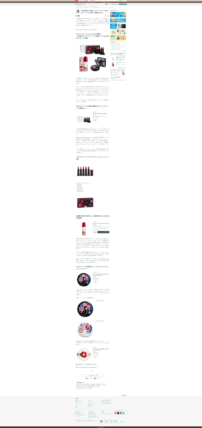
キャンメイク (114, 71)
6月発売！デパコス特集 (114, 49)
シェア (98, 378)
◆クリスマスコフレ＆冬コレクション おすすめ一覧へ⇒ (86, 29)
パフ (105, 342)
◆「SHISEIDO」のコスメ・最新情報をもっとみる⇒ (86, 364)
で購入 (104, 232)
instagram (115, 413)
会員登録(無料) (120, 0)
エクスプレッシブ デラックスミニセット (100, 113)
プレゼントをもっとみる (121, 67)
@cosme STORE (105, 401)
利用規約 (76, 412)
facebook (121, 413)
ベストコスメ (108, 2)
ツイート (90, 378)
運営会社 (102, 411)
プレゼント (90, 401)
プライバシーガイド (78, 416)
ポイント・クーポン (78, 404)
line (123, 413)
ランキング (77, 402)
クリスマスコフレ (79, 384)
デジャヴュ (114, 76)
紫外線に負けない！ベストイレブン (116, 46)
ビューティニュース (91, 403)
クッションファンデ (104, 289)
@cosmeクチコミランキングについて (106, 413)
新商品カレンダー (91, 404)
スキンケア (100, 130)
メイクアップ (81, 130)
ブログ (76, 405)
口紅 (88, 386)
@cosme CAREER (106, 403)
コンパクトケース (97, 386)
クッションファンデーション (97, 291)
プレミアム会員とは (78, 411)
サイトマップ (103, 412)
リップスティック (84, 386)
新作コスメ (88, 384)
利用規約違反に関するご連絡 (92, 413)
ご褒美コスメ (98, 384)
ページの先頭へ (124, 395)
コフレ (84, 384)
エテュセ (114, 74)
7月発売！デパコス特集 (114, 43)
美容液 (83, 23)
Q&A (76, 407)
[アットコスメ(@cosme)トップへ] (78, 4)
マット (103, 20)
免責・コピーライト (91, 411)
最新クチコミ (90, 406)
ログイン (125, 0)
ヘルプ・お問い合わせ (91, 412)
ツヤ (88, 291)
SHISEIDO (93, 384)
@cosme (79, 401)
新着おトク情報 (92, 0)
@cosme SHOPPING (106, 400)
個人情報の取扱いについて (79, 413)
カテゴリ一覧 (104, 2)
